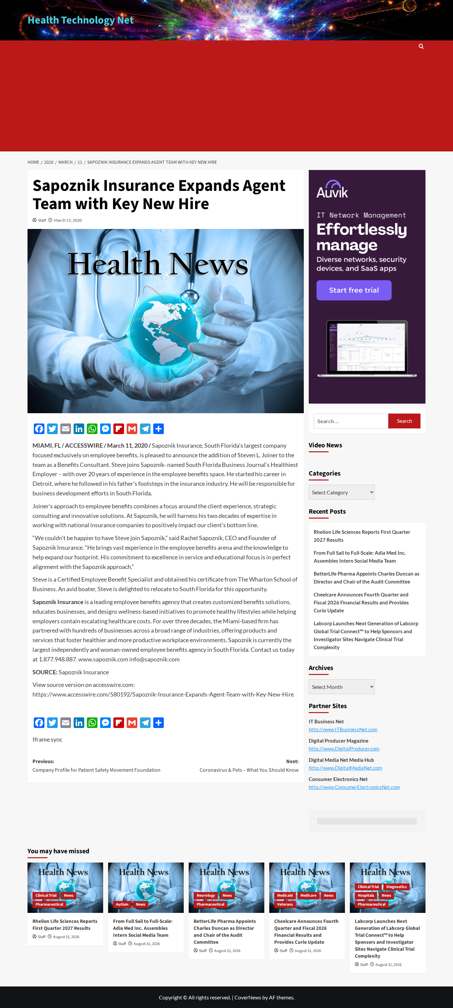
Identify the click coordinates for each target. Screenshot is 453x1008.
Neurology (206, 895)
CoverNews (247, 997)
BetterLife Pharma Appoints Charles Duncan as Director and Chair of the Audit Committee (367, 578)
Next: (249, 766)
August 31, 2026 (66, 937)
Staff (42, 220)
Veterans (285, 904)
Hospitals (366, 895)
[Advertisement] (226, 101)
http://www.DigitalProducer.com (344, 749)
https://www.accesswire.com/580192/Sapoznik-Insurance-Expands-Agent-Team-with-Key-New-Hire (163, 694)
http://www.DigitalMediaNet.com (345, 768)
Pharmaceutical (49, 904)
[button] (421, 46)
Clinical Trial (45, 895)
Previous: (96, 766)
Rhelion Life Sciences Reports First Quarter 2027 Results (362, 536)
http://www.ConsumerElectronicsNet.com (354, 787)
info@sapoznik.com (154, 659)
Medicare (308, 895)
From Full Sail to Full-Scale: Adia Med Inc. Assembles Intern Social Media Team (360, 557)
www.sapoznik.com (103, 659)
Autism (122, 904)
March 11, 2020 (68, 220)
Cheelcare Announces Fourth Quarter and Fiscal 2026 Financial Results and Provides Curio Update (361, 602)
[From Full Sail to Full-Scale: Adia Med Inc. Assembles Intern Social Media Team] (146, 888)
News (68, 895)
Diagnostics (396, 887)
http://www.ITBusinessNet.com (343, 729)
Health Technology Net (81, 20)
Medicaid (285, 895)
